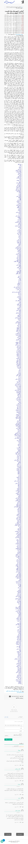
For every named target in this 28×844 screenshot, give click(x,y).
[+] (21, 725)
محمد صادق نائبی (19, 34)
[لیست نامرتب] (13, 725)
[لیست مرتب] (12, 725)
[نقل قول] (15, 725)
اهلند (20, 198)
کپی (9, 696)
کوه (17, 698)
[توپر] (5, 725)
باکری (15, 60)
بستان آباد (6, 101)
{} (19, 725)
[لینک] (18, 725)
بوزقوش (18, 38)
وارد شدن (6, 716)
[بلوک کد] (16, 725)
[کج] (7, 725)
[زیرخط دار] (9, 725)
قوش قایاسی (18, 548)
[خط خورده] (10, 725)
